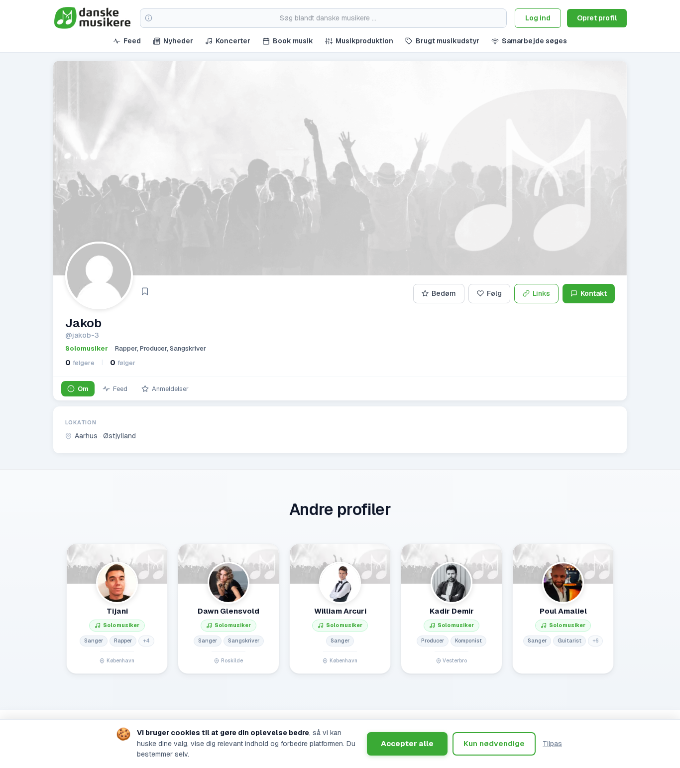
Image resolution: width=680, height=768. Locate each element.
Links (541, 293)
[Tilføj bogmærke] (145, 291)
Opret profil (597, 17)
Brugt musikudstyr (447, 40)
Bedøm (444, 293)
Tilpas (552, 743)
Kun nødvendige (494, 743)
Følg (494, 293)
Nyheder (178, 40)
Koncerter (233, 40)
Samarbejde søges (534, 40)
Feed (132, 40)
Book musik (293, 40)
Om (83, 388)
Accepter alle (407, 743)
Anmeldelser (170, 388)
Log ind (538, 17)
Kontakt (593, 293)
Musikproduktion (364, 40)
